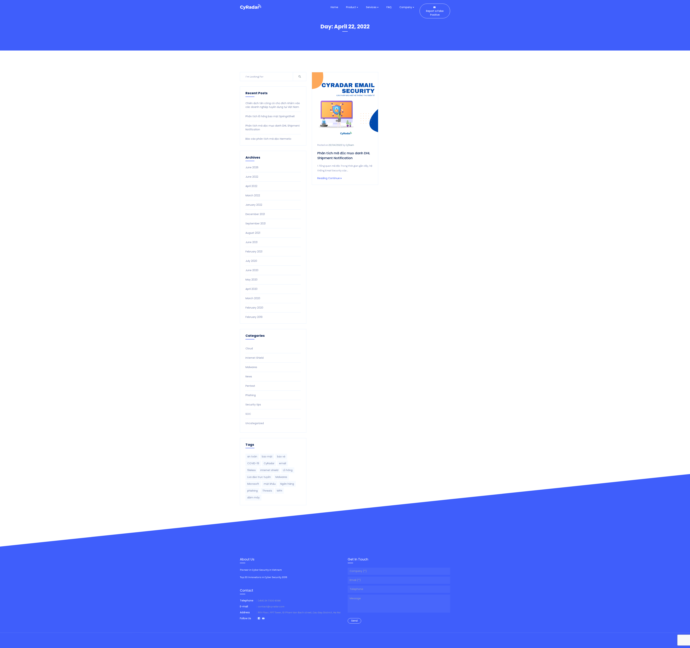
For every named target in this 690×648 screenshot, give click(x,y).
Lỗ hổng (288, 470)
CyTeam (350, 145)
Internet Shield (254, 358)
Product (351, 7)
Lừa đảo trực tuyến (259, 477)
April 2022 (251, 186)
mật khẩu (270, 484)
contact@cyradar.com (271, 606)
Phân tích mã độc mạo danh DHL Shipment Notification (343, 155)
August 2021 (252, 233)
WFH (279, 490)
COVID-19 (253, 463)
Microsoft (253, 484)
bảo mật (267, 456)
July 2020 (251, 261)
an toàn (252, 456)
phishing (252, 490)
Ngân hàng (287, 484)
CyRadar (269, 463)
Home (334, 7)
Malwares (251, 367)
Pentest (250, 386)
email (282, 463)
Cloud (249, 348)
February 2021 (253, 251)
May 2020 (251, 279)
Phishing (250, 395)
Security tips (253, 404)
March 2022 (252, 195)
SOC (248, 414)
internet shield (269, 470)
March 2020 (252, 298)
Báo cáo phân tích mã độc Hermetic (268, 139)
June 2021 (251, 242)
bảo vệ (281, 456)
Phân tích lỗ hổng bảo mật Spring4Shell (270, 116)
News (248, 376)
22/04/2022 (335, 145)
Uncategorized (254, 423)
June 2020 (251, 270)
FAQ (389, 7)
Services (371, 7)
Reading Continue (328, 178)
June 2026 (251, 167)
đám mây (253, 497)
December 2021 (255, 214)
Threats (267, 490)
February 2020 (254, 307)
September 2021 (255, 223)
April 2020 (251, 289)
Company (406, 7)
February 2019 (254, 317)
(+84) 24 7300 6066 (269, 600)
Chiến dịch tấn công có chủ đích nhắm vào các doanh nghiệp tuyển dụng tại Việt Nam (272, 105)
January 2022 (253, 205)
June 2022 (251, 177)
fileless (251, 470)
